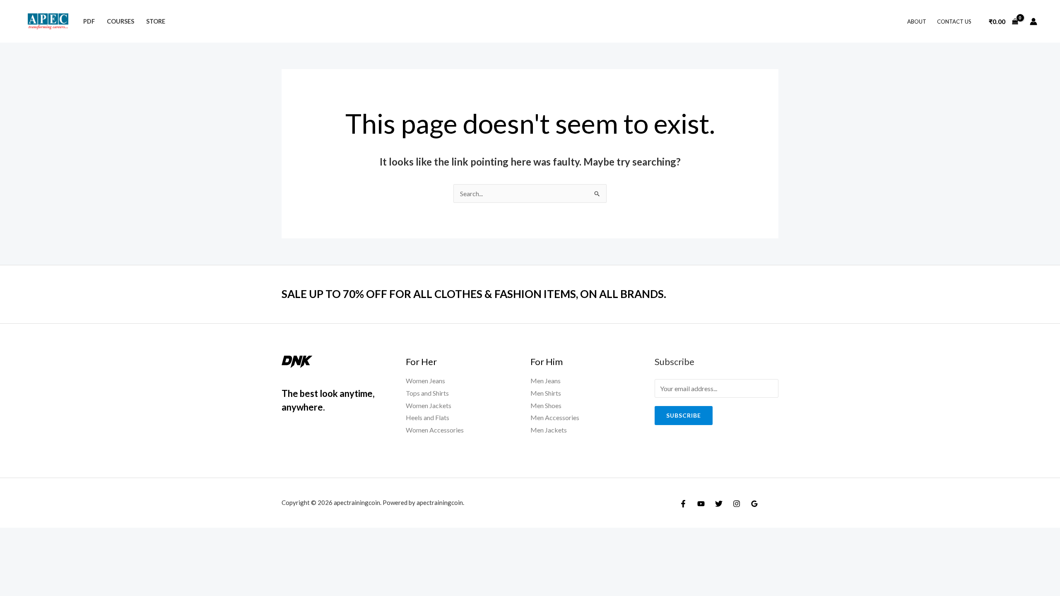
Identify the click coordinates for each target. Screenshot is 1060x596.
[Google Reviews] (754, 503)
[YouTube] (701, 503)
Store (155, 21)
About (916, 21)
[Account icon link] (1033, 21)
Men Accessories (554, 417)
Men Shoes (545, 405)
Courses (120, 21)
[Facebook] (683, 503)
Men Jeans (545, 381)
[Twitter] (719, 503)
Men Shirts (545, 393)
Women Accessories (435, 430)
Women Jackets (428, 405)
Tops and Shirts (427, 393)
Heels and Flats (427, 417)
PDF (89, 21)
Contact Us (954, 21)
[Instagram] (736, 503)
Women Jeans (425, 381)
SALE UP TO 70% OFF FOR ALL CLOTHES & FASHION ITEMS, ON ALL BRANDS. (474, 293)
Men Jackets (548, 430)
